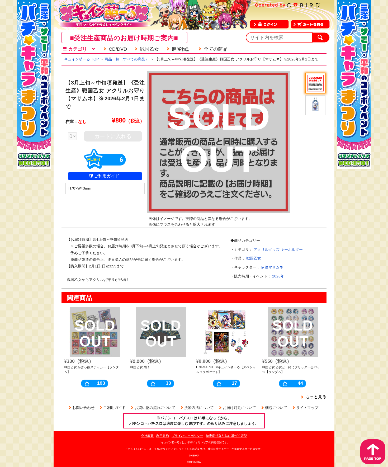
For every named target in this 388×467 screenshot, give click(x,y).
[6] (105, 166)
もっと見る (316, 396)
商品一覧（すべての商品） (127, 59)
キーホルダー (292, 249)
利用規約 (162, 436)
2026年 (278, 276)
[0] (75, 137)
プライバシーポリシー (187, 436)
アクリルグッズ (267, 249)
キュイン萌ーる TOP (81, 59)
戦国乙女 (253, 258)
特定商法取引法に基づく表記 (226, 436)
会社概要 (147, 436)
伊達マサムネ (272, 267)
